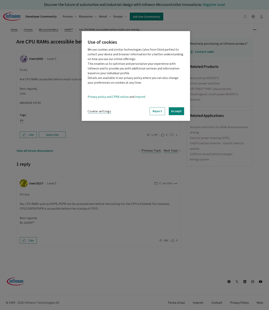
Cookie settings (99, 111)
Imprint (140, 97)
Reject (157, 111)
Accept (176, 111)
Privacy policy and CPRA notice (108, 97)
